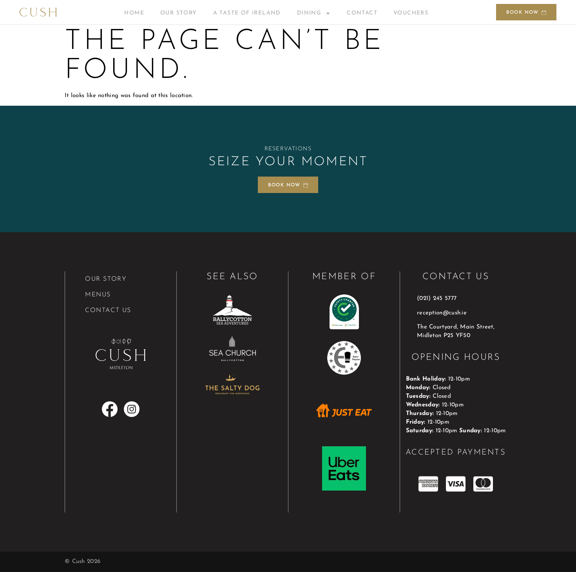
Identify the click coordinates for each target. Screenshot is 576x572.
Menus (98, 295)
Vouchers (410, 13)
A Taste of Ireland (247, 13)
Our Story (178, 13)
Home (134, 13)
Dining (309, 13)
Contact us (108, 310)
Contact (362, 13)
